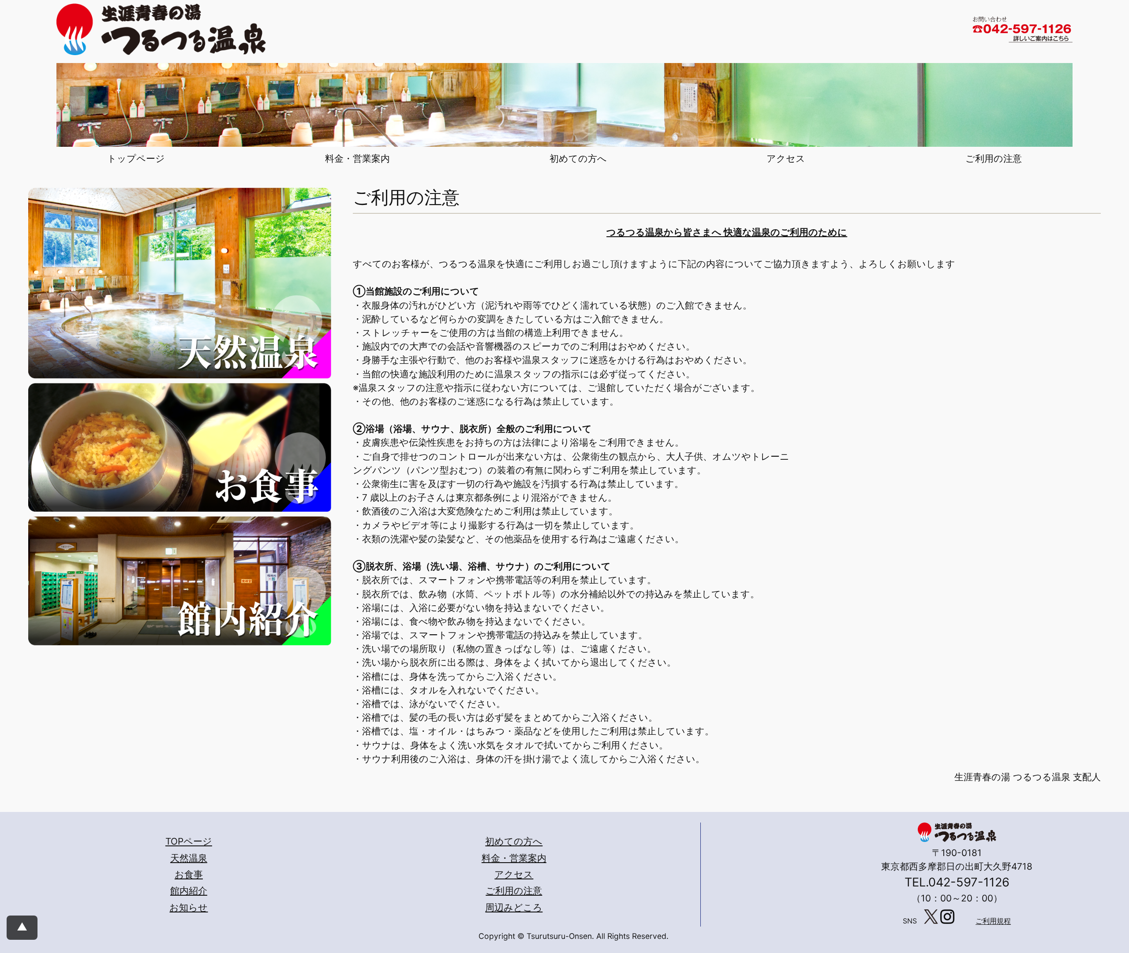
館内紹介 (188, 890)
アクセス (513, 874)
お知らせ (188, 907)
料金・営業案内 (514, 858)
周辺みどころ (513, 907)
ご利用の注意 (514, 890)
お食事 (189, 874)
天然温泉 (188, 858)
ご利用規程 (993, 921)
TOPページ (188, 841)
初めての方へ (513, 841)
